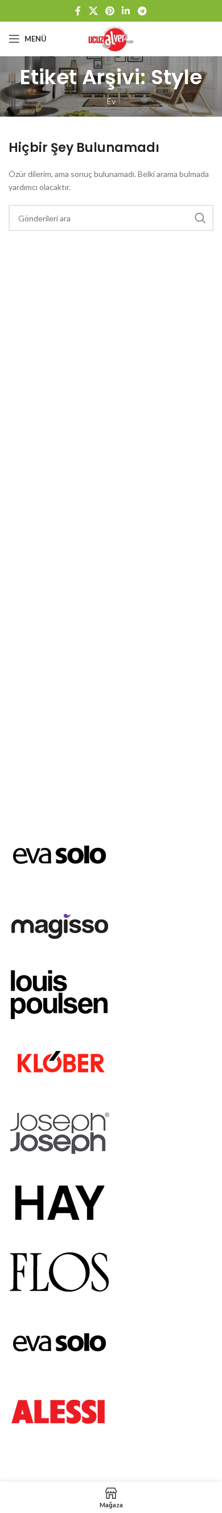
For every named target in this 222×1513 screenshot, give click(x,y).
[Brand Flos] (60, 1271)
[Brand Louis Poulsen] (60, 992)
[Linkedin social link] (126, 10)
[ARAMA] (200, 218)
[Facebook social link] (78, 10)
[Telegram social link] (142, 10)
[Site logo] (111, 38)
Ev (111, 101)
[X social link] (93, 10)
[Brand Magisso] (60, 922)
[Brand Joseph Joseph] (60, 1131)
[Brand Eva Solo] (60, 1340)
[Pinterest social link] (109, 10)
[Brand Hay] (60, 1201)
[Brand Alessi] (60, 1410)
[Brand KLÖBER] (60, 1062)
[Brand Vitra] (60, 852)
